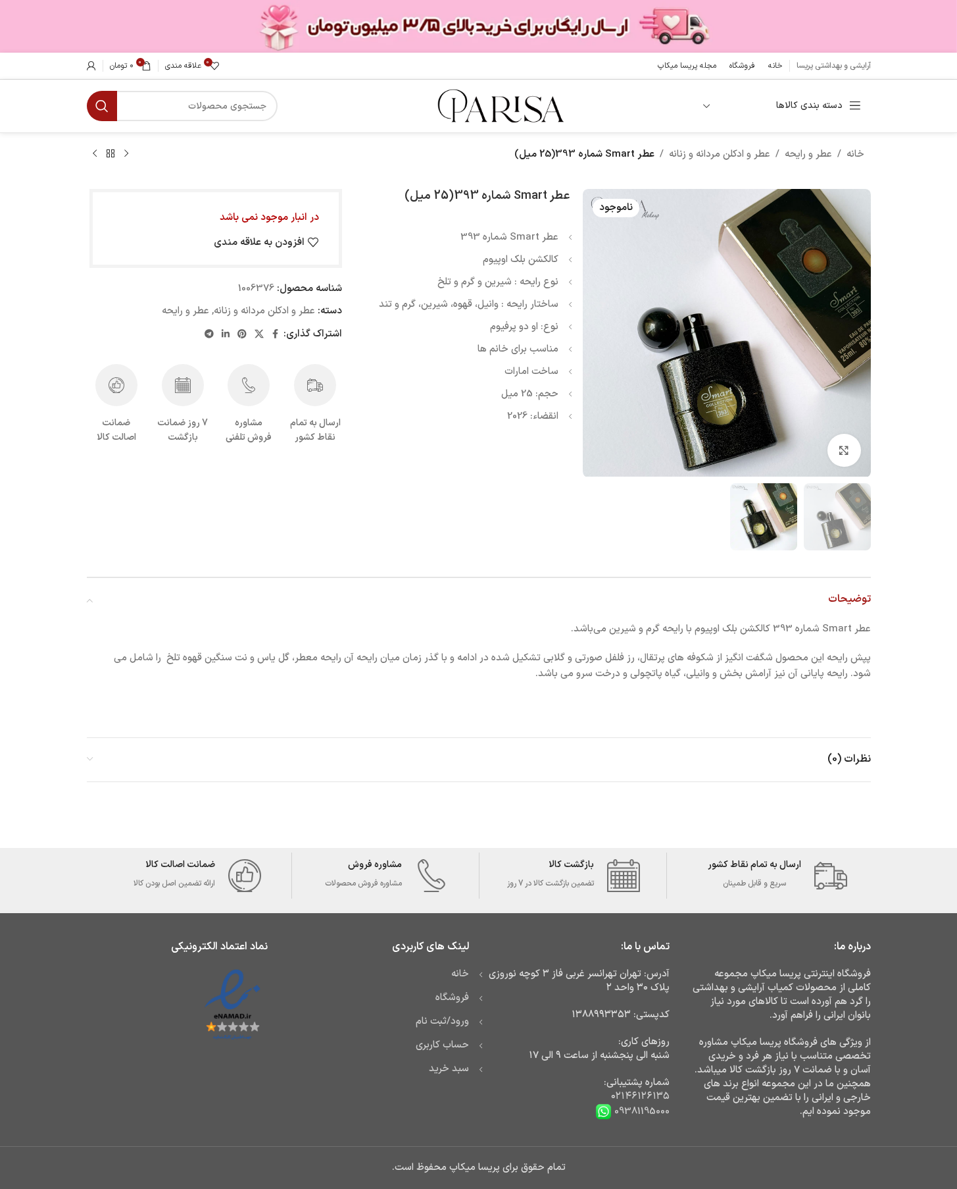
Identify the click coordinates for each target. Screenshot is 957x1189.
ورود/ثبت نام (442, 1021)
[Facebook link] (275, 334)
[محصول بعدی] (95, 154)
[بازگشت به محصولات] (110, 154)
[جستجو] (102, 106)
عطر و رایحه (808, 154)
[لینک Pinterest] (242, 334)
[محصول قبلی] (126, 154)
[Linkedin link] (225, 334)
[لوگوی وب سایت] (499, 105)
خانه (855, 154)
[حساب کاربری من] (91, 66)
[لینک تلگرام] (209, 334)
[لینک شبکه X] (259, 334)
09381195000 (641, 1111)
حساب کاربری (442, 1045)
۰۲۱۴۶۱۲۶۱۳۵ (640, 1096)
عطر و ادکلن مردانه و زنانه (719, 154)
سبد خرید (449, 1068)
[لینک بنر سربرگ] (478, 26)
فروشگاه (452, 997)
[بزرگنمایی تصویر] (843, 450)
